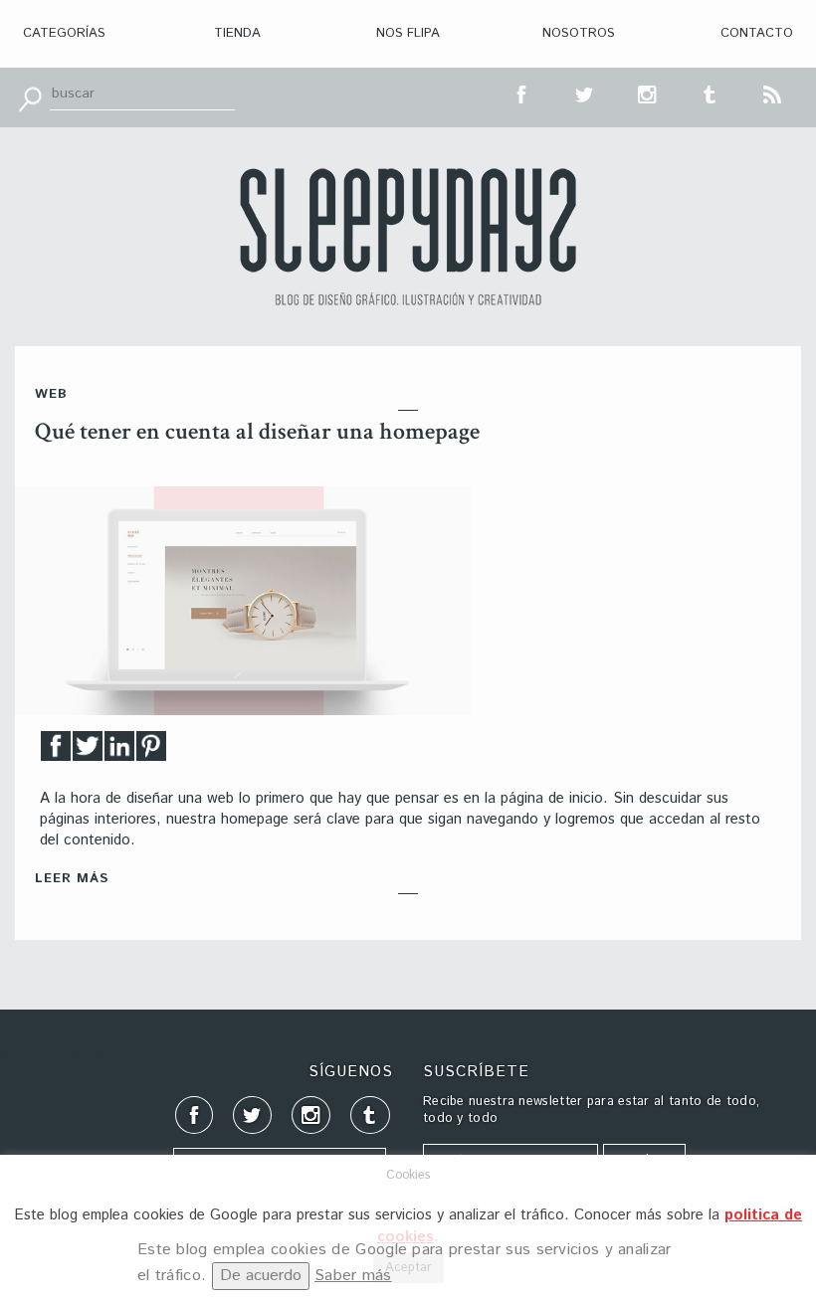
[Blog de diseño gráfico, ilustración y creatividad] (408, 236)
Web (51, 394)
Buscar (30, 97)
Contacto (756, 33)
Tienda (237, 33)
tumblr (710, 92)
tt (585, 92)
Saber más (353, 1275)
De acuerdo (261, 1275)
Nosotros (578, 33)
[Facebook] (56, 751)
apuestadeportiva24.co (70, 1052)
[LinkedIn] (119, 751)
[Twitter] (87, 751)
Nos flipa (408, 33)
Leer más (71, 878)
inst (648, 92)
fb (522, 92)
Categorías (64, 33)
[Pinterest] (151, 751)
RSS (773, 92)
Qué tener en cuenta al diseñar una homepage (257, 431)
